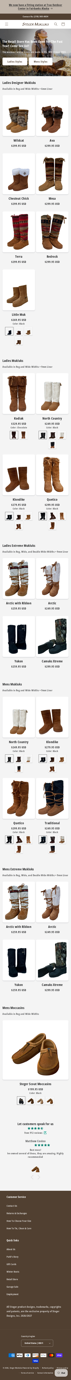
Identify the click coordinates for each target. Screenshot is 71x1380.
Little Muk (19, 314)
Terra (18, 256)
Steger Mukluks (16, 1367)
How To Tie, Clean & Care (19, 1228)
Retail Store (12, 1279)
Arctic (52, 603)
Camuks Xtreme (52, 661)
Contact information (45, 1373)
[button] (6, 24)
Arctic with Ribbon (19, 603)
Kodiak (18, 418)
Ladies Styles (14, 61)
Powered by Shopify (31, 1367)
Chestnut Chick (19, 198)
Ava (52, 140)
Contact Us (12, 1205)
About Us (11, 1249)
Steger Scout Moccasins (35, 1084)
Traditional (52, 823)
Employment (12, 1294)
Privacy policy (62, 1368)
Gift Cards (11, 1264)
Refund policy (47, 1368)
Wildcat (19, 140)
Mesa (52, 198)
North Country (52, 418)
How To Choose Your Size (19, 1220)
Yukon (19, 661)
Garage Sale (12, 1286)
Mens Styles (41, 61)
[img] (35, 1128)
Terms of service (27, 1373)
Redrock (52, 256)
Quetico (52, 499)
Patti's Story (12, 1256)
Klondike (19, 499)
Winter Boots (13, 1271)
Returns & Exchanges (17, 1213)
